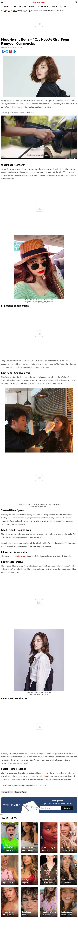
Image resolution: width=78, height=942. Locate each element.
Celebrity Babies (11, 11)
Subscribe (67, 808)
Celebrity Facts (20, 792)
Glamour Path (39, 2)
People (24, 11)
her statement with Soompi (21, 543)
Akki (21, 47)
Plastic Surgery (59, 7)
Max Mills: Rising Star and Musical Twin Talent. (48, 882)
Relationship (43, 7)
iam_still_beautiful (43, 776)
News (14, 7)
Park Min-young (20, 556)
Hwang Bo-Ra (7, 792)
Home (6, 7)
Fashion (22, 7)
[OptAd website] (70, 158)
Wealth (32, 7)
